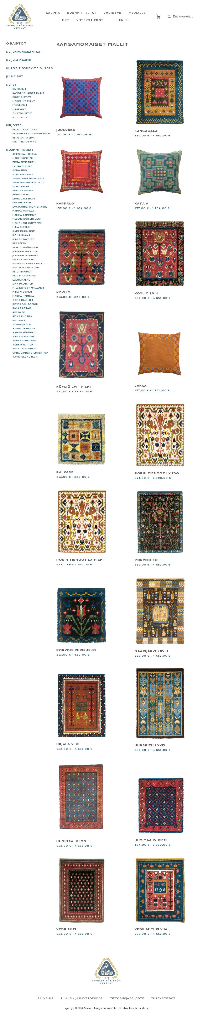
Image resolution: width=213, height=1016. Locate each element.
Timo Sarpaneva (24, 340)
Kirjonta (14, 125)
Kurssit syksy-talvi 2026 (29, 68)
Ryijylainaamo (18, 60)
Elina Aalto (20, 194)
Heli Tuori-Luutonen (27, 223)
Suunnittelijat (19, 150)
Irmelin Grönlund (25, 247)
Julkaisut (14, 76)
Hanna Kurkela (23, 211)
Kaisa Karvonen (24, 259)
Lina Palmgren (22, 284)
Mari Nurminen (22, 158)
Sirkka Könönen (24, 332)
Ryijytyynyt (20, 117)
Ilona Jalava (21, 235)
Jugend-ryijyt (22, 97)
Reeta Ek (18, 312)
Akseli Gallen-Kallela (28, 178)
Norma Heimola (23, 296)
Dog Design (20, 186)
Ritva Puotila (22, 316)
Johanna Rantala (25, 251)
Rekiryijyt (19, 89)
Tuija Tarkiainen (24, 349)
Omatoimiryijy (22, 113)
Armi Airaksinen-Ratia (28, 182)
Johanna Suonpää (25, 255)
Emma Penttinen (24, 162)
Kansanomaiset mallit (28, 263)
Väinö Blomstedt (24, 357)
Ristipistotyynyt (25, 142)
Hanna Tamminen (24, 215)
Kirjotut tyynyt (24, 138)
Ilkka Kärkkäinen (24, 231)
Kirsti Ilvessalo (24, 276)
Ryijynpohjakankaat (24, 52)
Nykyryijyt (19, 105)
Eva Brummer (21, 203)
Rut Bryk (18, 320)
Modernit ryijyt (23, 101)
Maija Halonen (22, 174)
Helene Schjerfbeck (26, 219)
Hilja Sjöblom (22, 227)
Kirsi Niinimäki (22, 272)
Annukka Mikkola (24, 154)
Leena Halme (21, 280)
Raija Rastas (21, 308)
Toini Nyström (22, 345)
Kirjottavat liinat (25, 130)
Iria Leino (19, 243)
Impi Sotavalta (23, 239)
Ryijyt (11, 84)
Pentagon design (25, 304)
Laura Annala (22, 166)
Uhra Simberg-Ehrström (30, 353)
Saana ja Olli (21, 324)
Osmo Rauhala (22, 300)
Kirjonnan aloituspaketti (31, 133)
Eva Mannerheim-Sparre (29, 207)
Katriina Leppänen (25, 267)
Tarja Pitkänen (23, 336)
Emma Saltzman (23, 199)
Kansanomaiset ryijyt (28, 93)
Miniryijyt (19, 109)
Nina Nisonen (22, 292)
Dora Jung (19, 170)
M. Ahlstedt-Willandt (28, 288)
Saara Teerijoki (23, 328)
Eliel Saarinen (22, 190)
